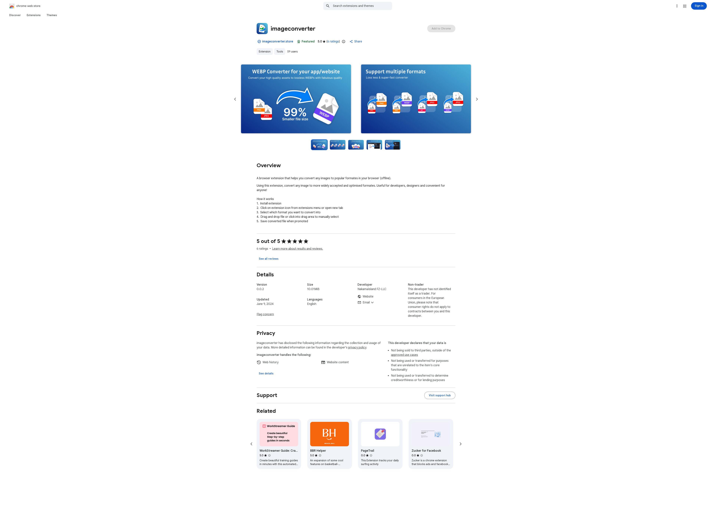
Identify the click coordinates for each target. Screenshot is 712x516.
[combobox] (362, 6)
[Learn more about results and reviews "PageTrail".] (371, 455)
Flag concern (265, 314)
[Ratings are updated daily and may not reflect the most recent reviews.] (343, 41)
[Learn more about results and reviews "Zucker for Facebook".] (421, 455)
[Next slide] (477, 99)
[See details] (266, 373)
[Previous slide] (235, 99)
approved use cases (404, 355)
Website (368, 296)
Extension (265, 51)
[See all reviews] (269, 258)
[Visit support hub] (439, 395)
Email (366, 302)
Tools (279, 51)
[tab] (15, 15)
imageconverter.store (277, 41)
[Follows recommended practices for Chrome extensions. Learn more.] (298, 41)
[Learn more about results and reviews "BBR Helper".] (319, 455)
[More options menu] (677, 6)
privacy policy (357, 347)
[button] (684, 6)
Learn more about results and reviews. (297, 249)
